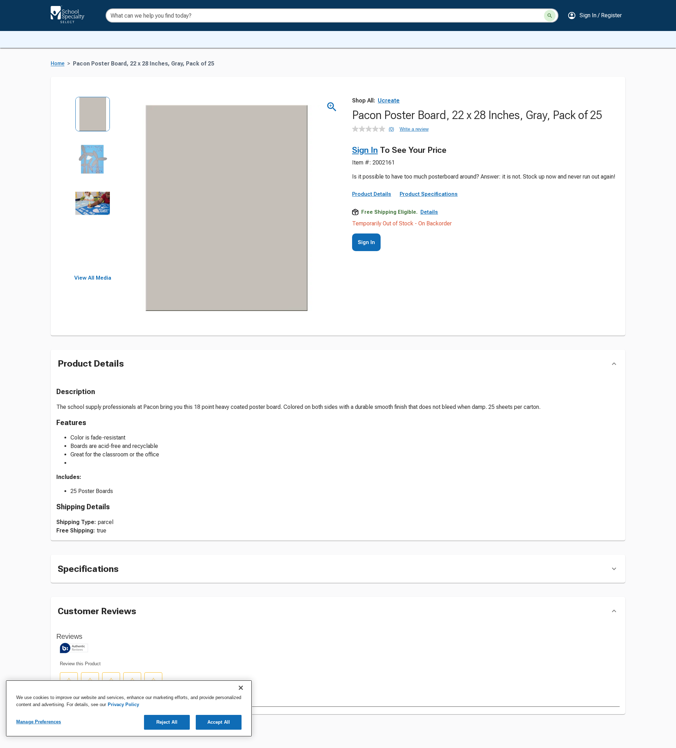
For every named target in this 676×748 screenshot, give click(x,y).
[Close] (241, 688)
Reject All (166, 722)
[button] (595, 15)
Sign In (365, 150)
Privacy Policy (123, 704)
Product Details (371, 194)
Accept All (218, 722)
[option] (92, 118)
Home (57, 64)
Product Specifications (429, 194)
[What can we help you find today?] (550, 15)
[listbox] (92, 185)
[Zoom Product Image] (332, 106)
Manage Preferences (38, 721)
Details (429, 212)
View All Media (92, 278)
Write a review (414, 129)
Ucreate (389, 100)
